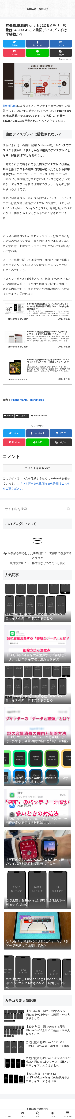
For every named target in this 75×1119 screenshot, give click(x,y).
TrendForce (10, 105)
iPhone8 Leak (40, 415)
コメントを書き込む (37, 467)
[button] (69, 509)
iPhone (10, 415)
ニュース (23, 415)
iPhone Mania (19, 399)
